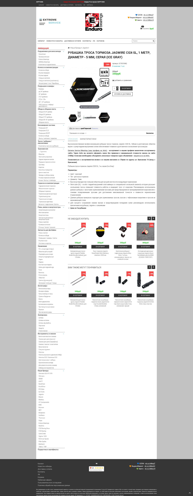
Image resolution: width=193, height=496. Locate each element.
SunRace (41, 415)
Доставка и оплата (67, 5)
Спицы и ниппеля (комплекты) (49, 80)
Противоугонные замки (46, 307)
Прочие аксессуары (45, 312)
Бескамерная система (46, 125)
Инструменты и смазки (47, 334)
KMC (40, 405)
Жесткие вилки (44, 212)
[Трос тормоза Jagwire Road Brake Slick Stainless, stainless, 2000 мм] (100, 232)
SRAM (41, 379)
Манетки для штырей (45, 251)
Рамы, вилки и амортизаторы (49, 207)
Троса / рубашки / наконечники (45, 142)
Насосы (41, 352)
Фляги (41, 299)
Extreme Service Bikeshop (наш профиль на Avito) (87, 150)
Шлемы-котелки (44, 320)
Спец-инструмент (44, 349)
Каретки (41, 167)
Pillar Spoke (42, 441)
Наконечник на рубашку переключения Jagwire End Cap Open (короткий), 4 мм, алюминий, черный (123, 303)
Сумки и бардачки (44, 296)
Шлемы (41, 318)
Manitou (41, 399)
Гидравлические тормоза (47, 186)
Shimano (41, 376)
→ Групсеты (43, 151)
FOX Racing (42, 431)
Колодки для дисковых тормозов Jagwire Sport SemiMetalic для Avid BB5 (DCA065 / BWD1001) (145, 254)
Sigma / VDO (43, 436)
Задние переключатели (46, 159)
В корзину (126, 88)
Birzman (41, 407)
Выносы (41, 272)
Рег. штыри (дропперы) (46, 249)
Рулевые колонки (44, 224)
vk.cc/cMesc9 (148, 20)
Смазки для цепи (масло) (47, 339)
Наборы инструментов (46, 368)
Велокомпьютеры (44, 288)
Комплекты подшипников (47, 64)
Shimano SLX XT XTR (45, 373)
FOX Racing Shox (44, 428)
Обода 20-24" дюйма (45, 112)
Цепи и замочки (44, 172)
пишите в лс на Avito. (142, 156)
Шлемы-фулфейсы (45, 323)
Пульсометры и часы (46, 294)
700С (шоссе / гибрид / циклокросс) (46, 105)
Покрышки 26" (43, 128)
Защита (41, 328)
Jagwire (41, 394)
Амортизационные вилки (47, 210)
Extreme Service (119, 495)
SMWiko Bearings (44, 62)
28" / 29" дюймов (44, 102)
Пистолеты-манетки (45, 157)
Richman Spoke (44, 439)
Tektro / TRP (43, 447)
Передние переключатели (47, 162)
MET (40, 410)
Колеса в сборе (44, 70)
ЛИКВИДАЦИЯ (43, 48)
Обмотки (42, 278)
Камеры (41, 89)
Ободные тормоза (45, 191)
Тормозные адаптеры (46, 201)
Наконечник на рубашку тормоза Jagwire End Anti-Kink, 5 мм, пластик (145, 302)
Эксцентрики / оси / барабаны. (49, 83)
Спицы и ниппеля (44, 78)
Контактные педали (45, 264)
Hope (40, 420)
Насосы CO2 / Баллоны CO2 (48, 357)
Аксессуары (42, 286)
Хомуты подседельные (46, 257)
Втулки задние (43, 75)
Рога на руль (43, 275)
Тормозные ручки (44, 196)
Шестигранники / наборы (47, 360)
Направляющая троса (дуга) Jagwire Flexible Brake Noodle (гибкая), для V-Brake (77, 254)
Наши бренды (43, 371)
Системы (41, 164)
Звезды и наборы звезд (46, 175)
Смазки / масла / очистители (48, 344)
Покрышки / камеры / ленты (48, 238)
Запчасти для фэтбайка (47, 230)
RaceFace (42, 384)
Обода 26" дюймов (45, 114)
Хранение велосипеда (46, 362)
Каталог (41, 5)
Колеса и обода (44, 136)
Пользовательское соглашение (49, 483)
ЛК (84, 5)
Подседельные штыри (46, 254)
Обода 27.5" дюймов (45, 117)
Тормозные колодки (45, 199)
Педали (41, 262)
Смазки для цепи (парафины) (48, 342)
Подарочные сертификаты (48, 450)
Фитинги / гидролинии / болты (49, 204)
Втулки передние (44, 73)
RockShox (42, 386)
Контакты (78, 5)
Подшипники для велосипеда (49, 51)
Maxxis (41, 397)
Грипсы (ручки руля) (45, 280)
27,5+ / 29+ (42, 99)
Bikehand (41, 444)
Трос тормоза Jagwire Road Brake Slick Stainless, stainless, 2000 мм (100, 253)
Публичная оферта (44, 480)
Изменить (95, 128)
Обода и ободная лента (47, 109)
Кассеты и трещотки (45, 170)
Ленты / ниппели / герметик (48, 138)
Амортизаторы (44, 215)
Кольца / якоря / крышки (47, 227)
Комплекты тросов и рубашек (48, 146)
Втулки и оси (43, 241)
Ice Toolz (41, 392)
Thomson (42, 418)
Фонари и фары (44, 291)
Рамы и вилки (43, 233)
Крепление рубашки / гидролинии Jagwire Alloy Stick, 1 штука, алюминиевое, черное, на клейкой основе (122, 255)
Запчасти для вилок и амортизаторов (46, 218)
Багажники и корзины (46, 304)
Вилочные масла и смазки (47, 336)
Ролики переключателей (47, 178)
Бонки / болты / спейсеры (47, 180)
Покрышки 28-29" (44, 133)
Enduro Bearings (44, 59)
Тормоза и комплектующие (48, 183)
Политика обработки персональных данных (54, 485)
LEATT (41, 381)
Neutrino (41, 426)
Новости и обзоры (52, 5)
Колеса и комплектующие (48, 67)
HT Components (44, 402)
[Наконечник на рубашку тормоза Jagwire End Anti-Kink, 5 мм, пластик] (145, 280)
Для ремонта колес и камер (48, 365)
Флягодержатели (44, 301)
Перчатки (42, 325)
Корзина (90, 5)
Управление (42, 246)
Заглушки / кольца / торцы (47, 283)
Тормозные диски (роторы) (48, 194)
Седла (41, 259)
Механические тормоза (46, 188)
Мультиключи (43, 347)
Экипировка (42, 315)
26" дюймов (42, 94)
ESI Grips (41, 389)
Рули (40, 270)
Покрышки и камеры (46, 86)
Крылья (41, 309)
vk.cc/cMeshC (148, 18)
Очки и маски (43, 331)
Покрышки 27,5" (44, 130)
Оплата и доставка (122, 94)
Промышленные (44, 57)
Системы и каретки (45, 243)
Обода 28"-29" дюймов (46, 120)
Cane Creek (42, 433)
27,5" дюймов (43, 97)
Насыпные (42, 54)
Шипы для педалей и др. (46, 267)
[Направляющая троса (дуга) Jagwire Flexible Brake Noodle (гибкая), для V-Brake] (78, 232)
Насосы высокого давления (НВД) (50, 355)
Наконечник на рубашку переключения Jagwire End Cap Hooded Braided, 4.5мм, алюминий (100, 303)
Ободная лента (44, 122)
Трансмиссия (43, 149)
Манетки (41, 154)
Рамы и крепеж (44, 222)
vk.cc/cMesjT (149, 15)
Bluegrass (42, 413)
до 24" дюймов (43, 91)
